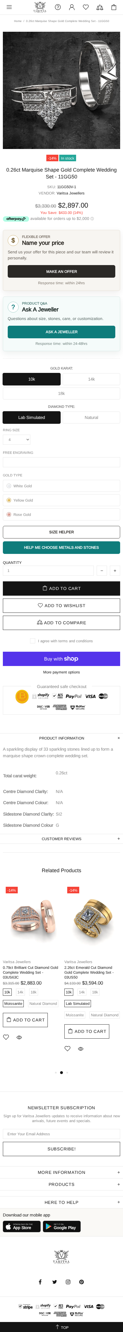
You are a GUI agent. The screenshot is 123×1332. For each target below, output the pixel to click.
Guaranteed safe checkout (61, 686)
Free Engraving (18, 453)
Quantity (12, 562)
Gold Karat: (61, 368)
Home (18, 21)
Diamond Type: (61, 407)
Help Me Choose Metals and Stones (61, 547)
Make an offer (61, 271)
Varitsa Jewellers (40, 7)
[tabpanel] (30, 971)
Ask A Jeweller (62, 332)
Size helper (61, 532)
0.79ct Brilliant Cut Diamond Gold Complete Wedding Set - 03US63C (30, 972)
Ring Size (11, 430)
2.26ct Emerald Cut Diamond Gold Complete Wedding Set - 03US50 (89, 972)
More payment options (61, 672)
